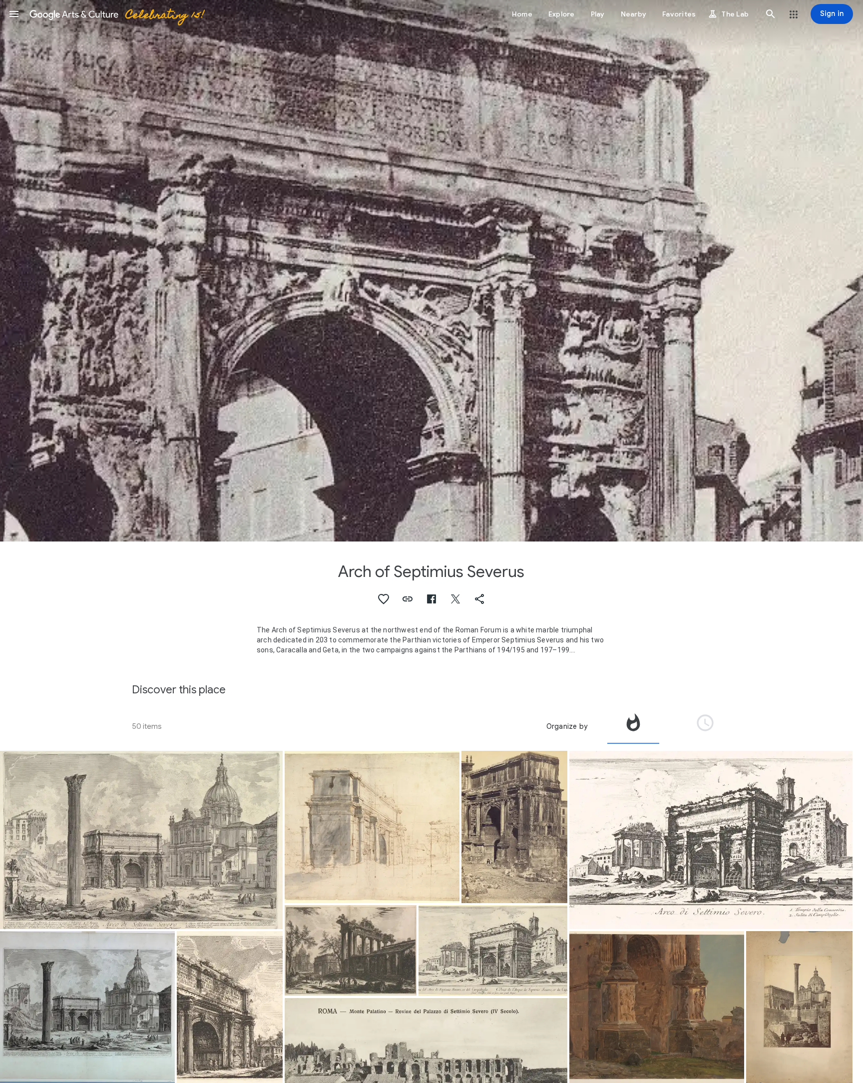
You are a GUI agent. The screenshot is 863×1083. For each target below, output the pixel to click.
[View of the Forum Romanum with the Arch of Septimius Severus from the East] (493, 950)
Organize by (566, 726)
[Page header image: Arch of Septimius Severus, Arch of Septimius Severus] (431, 271)
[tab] (633, 726)
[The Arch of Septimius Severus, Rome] (514, 827)
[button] (14, 14)
